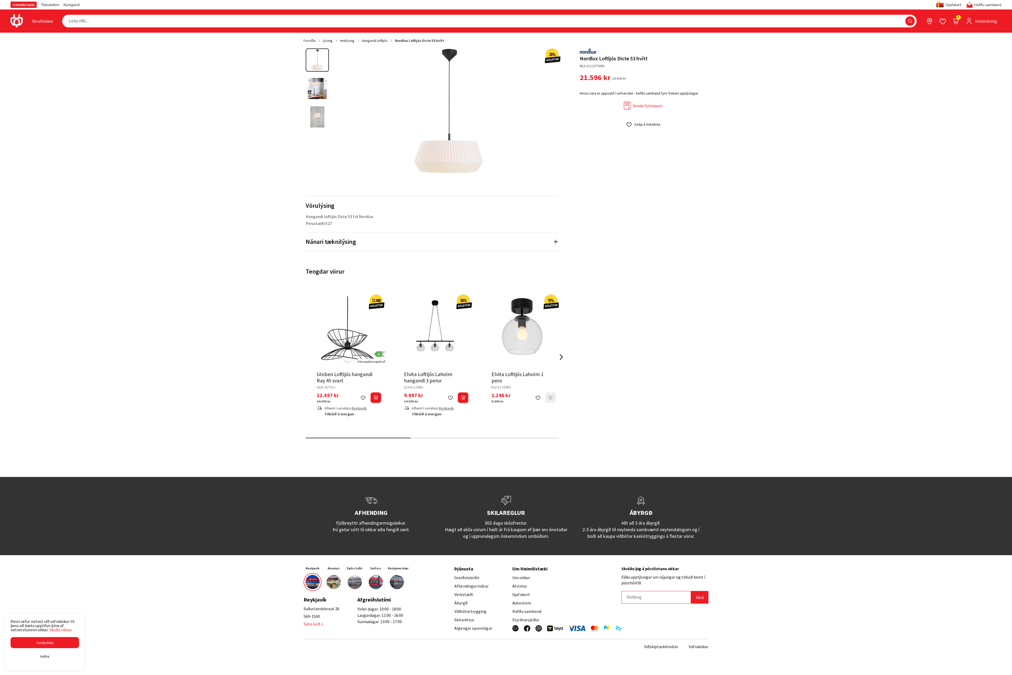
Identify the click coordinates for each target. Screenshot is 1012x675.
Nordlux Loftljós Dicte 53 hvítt (419, 40)
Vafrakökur (698, 646)
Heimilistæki (24, 4)
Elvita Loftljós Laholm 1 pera (517, 377)
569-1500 (312, 616)
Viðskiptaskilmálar (661, 646)
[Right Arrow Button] (561, 357)
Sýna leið (312, 624)
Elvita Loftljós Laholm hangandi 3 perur (428, 377)
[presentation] (42, 21)
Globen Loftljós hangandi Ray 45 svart (344, 377)
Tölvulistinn (50, 4)
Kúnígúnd (72, 4)
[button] (910, 21)
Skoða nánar (60, 629)
